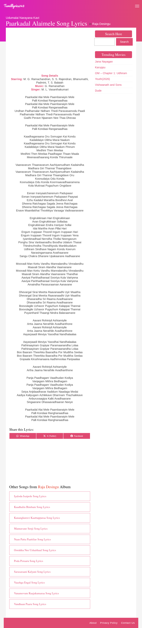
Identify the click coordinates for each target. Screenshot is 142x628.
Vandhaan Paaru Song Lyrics (30, 604)
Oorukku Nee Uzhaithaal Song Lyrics (35, 550)
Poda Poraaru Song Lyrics (28, 561)
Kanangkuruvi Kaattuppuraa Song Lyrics (37, 518)
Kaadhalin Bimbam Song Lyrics (32, 507)
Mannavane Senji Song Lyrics (31, 528)
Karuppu (100, 67)
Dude (98, 90)
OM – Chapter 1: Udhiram (111, 73)
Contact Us (128, 623)
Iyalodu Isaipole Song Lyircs (30, 496)
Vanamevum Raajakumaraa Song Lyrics (36, 593)
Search (124, 41)
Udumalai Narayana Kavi (22, 17)
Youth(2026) (102, 78)
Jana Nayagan (104, 61)
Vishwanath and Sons (108, 84)
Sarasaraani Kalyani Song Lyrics (32, 572)
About (93, 623)
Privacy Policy (109, 623)
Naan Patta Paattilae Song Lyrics (32, 539)
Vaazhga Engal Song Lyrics (29, 582)
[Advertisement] (49, 50)
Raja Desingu (101, 24)
